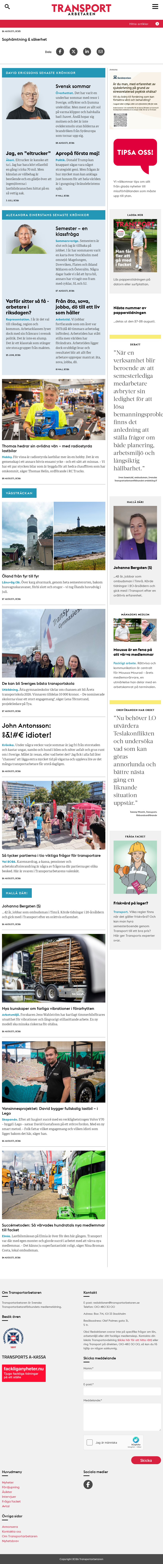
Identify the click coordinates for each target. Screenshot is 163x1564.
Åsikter (7, 1492)
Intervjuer (9, 1497)
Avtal (6, 1506)
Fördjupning (10, 1487)
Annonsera (10, 1527)
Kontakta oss (11, 1531)
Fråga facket (11, 1501)
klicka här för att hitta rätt (134, 1340)
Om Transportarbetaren (19, 1536)
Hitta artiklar (138, 24)
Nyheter (8, 1482)
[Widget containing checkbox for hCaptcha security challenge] (113, 1442)
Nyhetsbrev (10, 1541)
